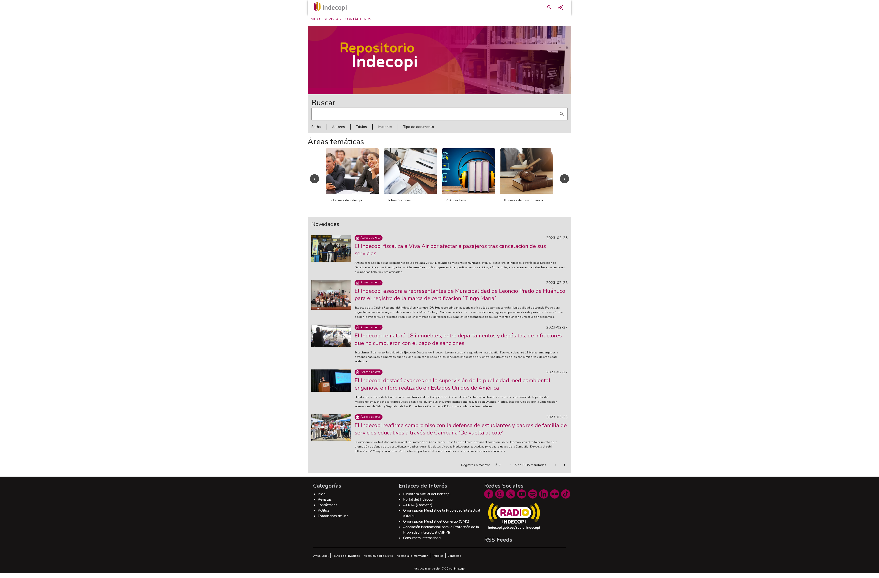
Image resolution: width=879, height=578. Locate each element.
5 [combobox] (496, 470)
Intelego (459, 573)
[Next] (564, 181)
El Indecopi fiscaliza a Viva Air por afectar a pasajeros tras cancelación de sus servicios (450, 254)
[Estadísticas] (560, 7)
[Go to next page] (564, 470)
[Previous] (314, 181)
